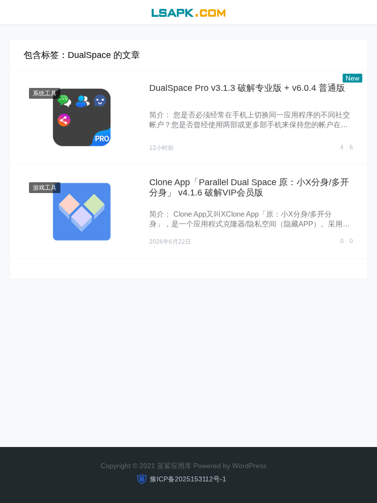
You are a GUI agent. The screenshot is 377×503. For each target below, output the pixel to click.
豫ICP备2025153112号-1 (188, 479)
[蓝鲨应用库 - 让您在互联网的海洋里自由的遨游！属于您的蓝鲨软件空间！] (188, 11)
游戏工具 (44, 187)
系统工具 (44, 93)
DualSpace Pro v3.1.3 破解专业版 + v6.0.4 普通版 (247, 88)
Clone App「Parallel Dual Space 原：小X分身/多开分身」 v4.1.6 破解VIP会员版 (249, 187)
